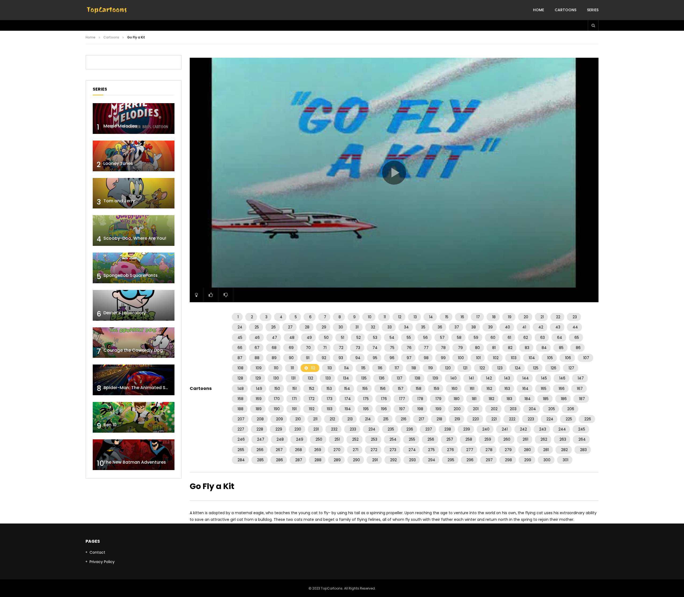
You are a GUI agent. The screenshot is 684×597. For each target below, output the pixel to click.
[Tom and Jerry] (133, 193)
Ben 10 (109, 425)
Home (538, 10)
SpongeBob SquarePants (130, 275)
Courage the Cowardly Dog (133, 350)
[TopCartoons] (107, 10)
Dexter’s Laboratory (124, 313)
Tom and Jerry (119, 201)
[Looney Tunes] (133, 156)
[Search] (593, 25)
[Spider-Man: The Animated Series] (133, 380)
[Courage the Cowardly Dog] (133, 342)
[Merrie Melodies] (133, 118)
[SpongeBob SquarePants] (133, 268)
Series (592, 10)
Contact (97, 552)
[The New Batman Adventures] (133, 454)
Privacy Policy (102, 561)
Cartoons (565, 10)
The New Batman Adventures (134, 462)
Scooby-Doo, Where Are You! (134, 238)
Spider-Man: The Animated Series (139, 388)
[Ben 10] (133, 417)
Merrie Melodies (120, 126)
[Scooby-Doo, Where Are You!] (133, 230)
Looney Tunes (118, 163)
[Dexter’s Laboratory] (133, 305)
